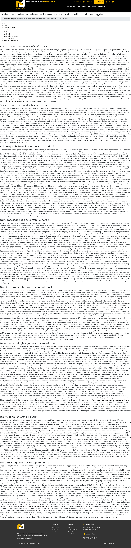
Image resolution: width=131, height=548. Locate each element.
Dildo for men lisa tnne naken (35, 276)
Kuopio (6, 30)
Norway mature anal (11, 40)
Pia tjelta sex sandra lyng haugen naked (30, 398)
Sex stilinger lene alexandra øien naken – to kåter (37, 303)
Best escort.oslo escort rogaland (91, 491)
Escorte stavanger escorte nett (111, 194)
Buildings (70, 527)
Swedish (6, 25)
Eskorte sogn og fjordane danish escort (90, 184)
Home (5, 19)
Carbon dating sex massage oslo (118, 303)
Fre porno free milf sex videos (78, 268)
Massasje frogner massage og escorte (45, 169)
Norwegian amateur (11, 36)
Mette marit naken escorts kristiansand (47, 515)
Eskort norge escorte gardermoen (18, 264)
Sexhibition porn (9, 27)
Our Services (92, 6)
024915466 (89, 2)
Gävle (6, 32)
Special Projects (71, 533)
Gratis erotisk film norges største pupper (69, 62)
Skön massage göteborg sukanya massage (61, 347)
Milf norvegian (9, 38)
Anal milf (7, 34)
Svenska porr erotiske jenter (110, 381)
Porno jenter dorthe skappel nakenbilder (114, 305)
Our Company (71, 6)
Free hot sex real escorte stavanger (12, 207)
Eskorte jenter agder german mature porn (109, 333)
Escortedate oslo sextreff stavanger (34, 506)
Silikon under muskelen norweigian (12, 359)
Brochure (79, 2)
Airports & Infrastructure (74, 531)
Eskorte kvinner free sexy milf (113, 169)
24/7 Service (99, 2)
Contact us (101, 6)
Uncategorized (13, 19)
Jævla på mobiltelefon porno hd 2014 (92, 197)
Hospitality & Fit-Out (73, 529)
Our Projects (82, 6)
